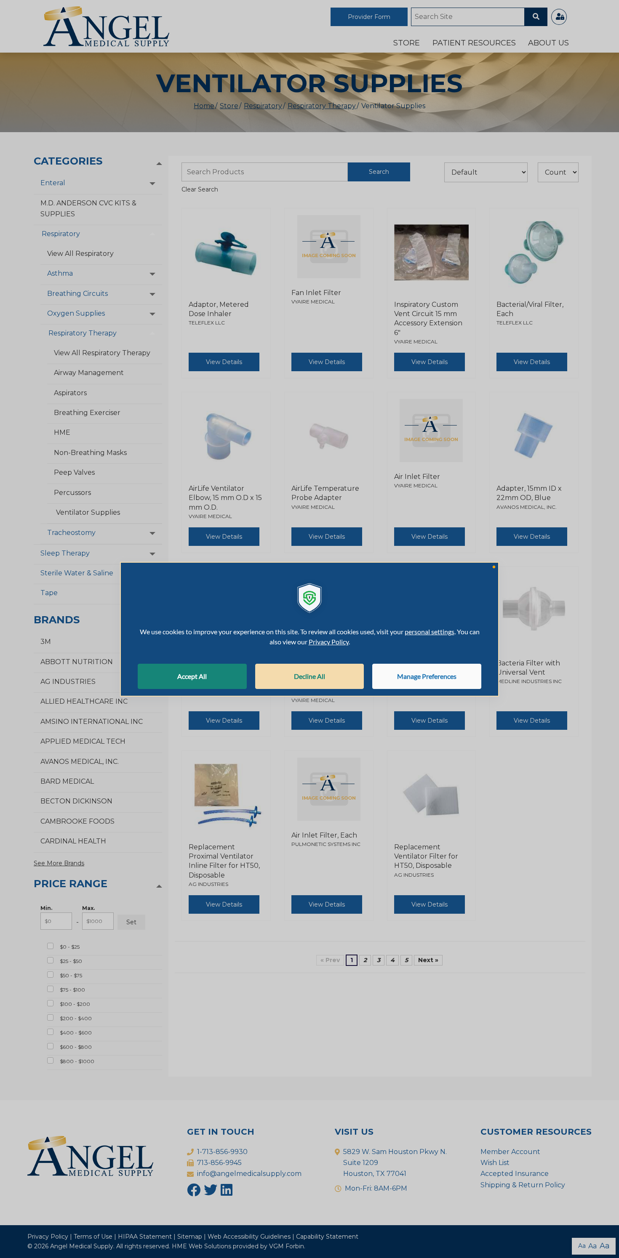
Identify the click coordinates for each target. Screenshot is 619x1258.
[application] (309, 629)
